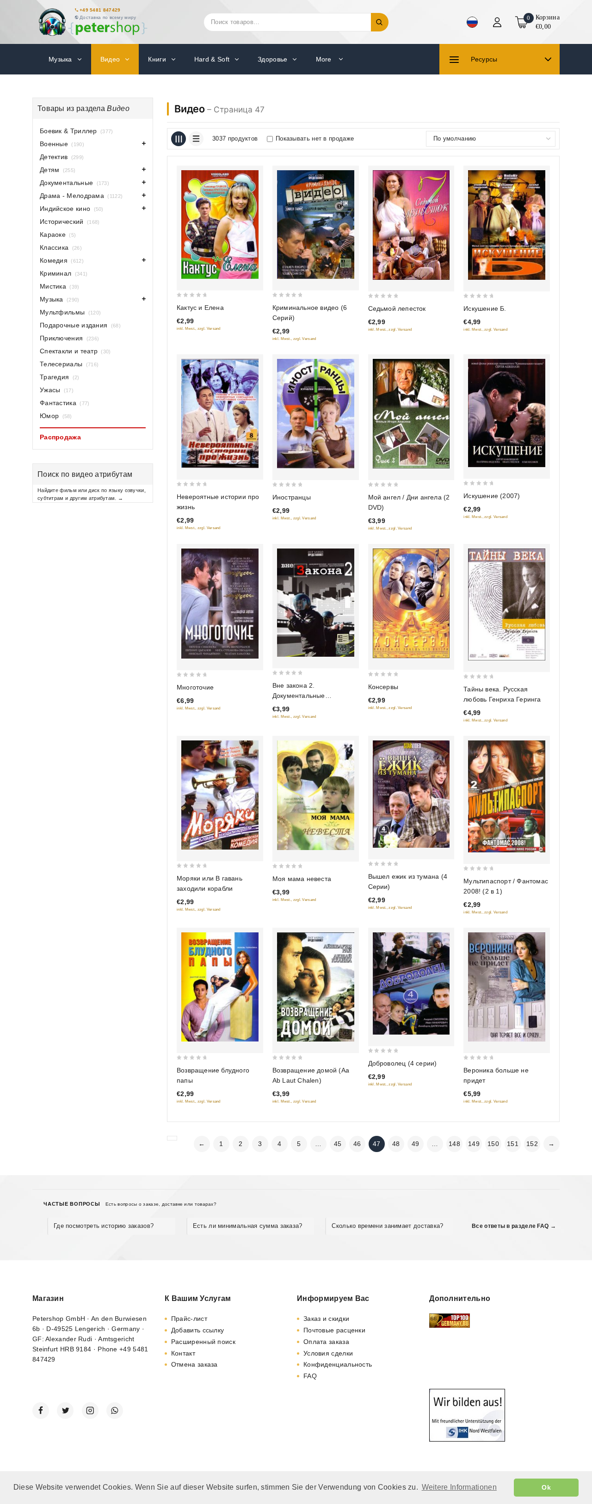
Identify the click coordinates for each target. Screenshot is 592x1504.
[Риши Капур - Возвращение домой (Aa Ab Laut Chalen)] (315, 987)
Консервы (383, 686)
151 (512, 1143)
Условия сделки (328, 1353)
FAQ (310, 1376)
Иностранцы (291, 497)
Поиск (379, 22)
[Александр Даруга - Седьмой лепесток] (411, 225)
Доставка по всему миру (108, 17)
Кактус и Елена (200, 307)
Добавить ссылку (197, 1330)
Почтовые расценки (334, 1330)
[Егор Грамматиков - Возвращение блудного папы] (220, 987)
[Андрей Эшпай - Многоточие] (220, 604)
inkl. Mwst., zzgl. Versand (199, 329)
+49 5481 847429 (100, 9)
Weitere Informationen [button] (459, 1487)
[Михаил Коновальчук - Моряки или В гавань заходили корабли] (220, 795)
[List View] (196, 138)
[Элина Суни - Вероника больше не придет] (506, 987)
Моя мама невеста (301, 878)
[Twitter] (65, 1410)
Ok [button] (546, 1487)
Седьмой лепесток (397, 308)
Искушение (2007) (491, 495)
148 (454, 1143)
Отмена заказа (194, 1364)
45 (338, 1143)
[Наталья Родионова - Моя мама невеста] (315, 795)
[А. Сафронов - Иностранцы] (315, 413)
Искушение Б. (484, 308)
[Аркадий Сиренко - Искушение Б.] (506, 225)
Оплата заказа (326, 1341)
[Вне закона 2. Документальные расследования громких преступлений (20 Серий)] (315, 603)
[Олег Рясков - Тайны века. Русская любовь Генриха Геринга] (506, 604)
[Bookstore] (92, 22)
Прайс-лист (189, 1318)
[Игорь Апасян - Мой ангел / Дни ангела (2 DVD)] (411, 413)
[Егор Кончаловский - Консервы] (411, 603)
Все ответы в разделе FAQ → (514, 1226)
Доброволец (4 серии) (402, 1063)
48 (396, 1143)
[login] (498, 22)
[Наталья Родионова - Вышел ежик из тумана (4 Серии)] (411, 794)
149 (474, 1143)
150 (493, 1143)
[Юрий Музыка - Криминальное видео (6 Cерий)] (315, 224)
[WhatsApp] (114, 1410)
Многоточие (195, 687)
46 (357, 1143)
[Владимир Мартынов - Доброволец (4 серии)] (411, 983)
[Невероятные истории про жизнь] (220, 413)
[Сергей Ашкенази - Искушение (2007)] (506, 413)
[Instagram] (90, 1410)
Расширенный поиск (203, 1341)
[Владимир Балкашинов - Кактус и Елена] (220, 224)
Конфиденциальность (337, 1364)
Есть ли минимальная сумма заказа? (247, 1225)
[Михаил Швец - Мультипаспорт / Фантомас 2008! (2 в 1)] (506, 796)
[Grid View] (178, 138)
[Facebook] (40, 1410)
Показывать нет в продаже (315, 138)
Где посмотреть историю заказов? (104, 1225)
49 (415, 1143)
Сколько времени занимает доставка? (387, 1225)
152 (532, 1143)
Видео (189, 109)
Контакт (183, 1353)
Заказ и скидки (326, 1318)
